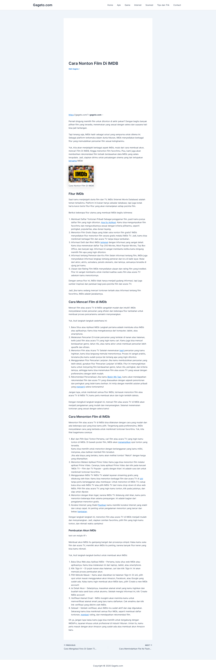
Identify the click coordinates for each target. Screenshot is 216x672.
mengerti (80, 386)
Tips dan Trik (163, 5)
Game (127, 5)
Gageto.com (42, 5)
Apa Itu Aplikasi (108, 222)
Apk (119, 5)
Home (110, 5)
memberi (85, 614)
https (71, 115)
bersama (73, 160)
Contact (177, 5)
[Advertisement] (90, 40)
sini (141, 478)
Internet (138, 5)
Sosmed (149, 5)
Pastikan (102, 505)
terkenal (104, 242)
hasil (122, 350)
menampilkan (124, 442)
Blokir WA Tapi (114, 377)
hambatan (82, 511)
